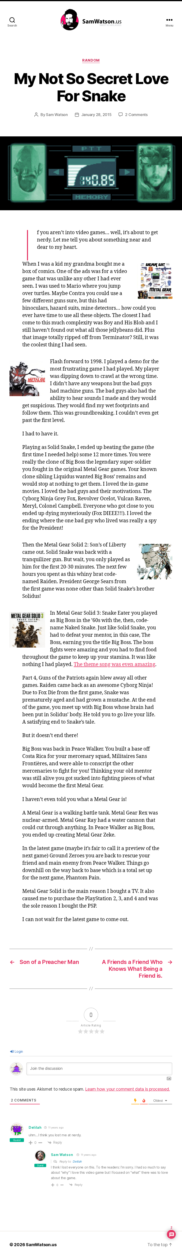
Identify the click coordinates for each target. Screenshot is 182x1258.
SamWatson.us (41, 1244)
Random (91, 60)
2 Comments (136, 114)
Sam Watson (57, 114)
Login (18, 1051)
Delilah (77, 1161)
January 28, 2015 (96, 114)
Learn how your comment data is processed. (127, 1089)
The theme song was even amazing (114, 664)
